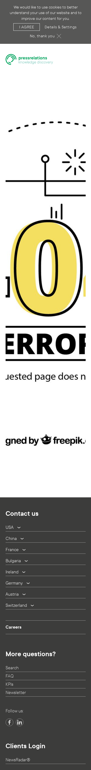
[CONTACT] (83, 478)
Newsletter (16, 692)
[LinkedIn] (20, 722)
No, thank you (42, 36)
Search (12, 667)
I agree (26, 27)
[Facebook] (9, 722)
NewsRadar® (18, 759)
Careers (13, 627)
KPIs (9, 684)
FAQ (10, 676)
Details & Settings (61, 27)
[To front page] (29, 59)
